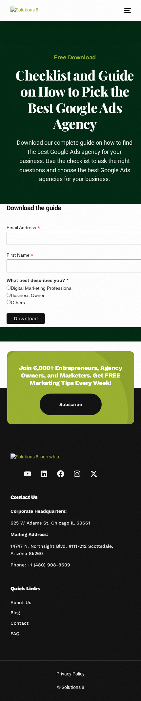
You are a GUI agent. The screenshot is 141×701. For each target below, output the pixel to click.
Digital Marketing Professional (41, 288)
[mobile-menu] (127, 10)
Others (18, 302)
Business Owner (28, 295)
